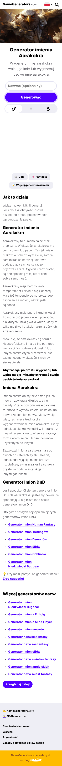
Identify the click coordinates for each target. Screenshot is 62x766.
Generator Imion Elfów (24, 546)
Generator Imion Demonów (27, 539)
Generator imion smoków (26, 629)
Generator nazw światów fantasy (32, 659)
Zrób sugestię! (13, 578)
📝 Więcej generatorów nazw (30, 185)
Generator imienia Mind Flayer (30, 622)
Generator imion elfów (24, 651)
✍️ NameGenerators (18, 710)
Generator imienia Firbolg (26, 614)
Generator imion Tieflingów (28, 532)
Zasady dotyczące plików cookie (23, 742)
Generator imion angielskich (28, 666)
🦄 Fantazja (39, 176)
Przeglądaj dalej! (18, 684)
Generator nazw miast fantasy (30, 674)
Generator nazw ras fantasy (28, 644)
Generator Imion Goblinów (27, 554)
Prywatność (10, 737)
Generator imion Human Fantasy (31, 524)
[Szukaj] (57, 4)
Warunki (8, 731)
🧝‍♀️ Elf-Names (14, 716)
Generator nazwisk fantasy (28, 637)
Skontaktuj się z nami (16, 726)
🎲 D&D (19, 176)
